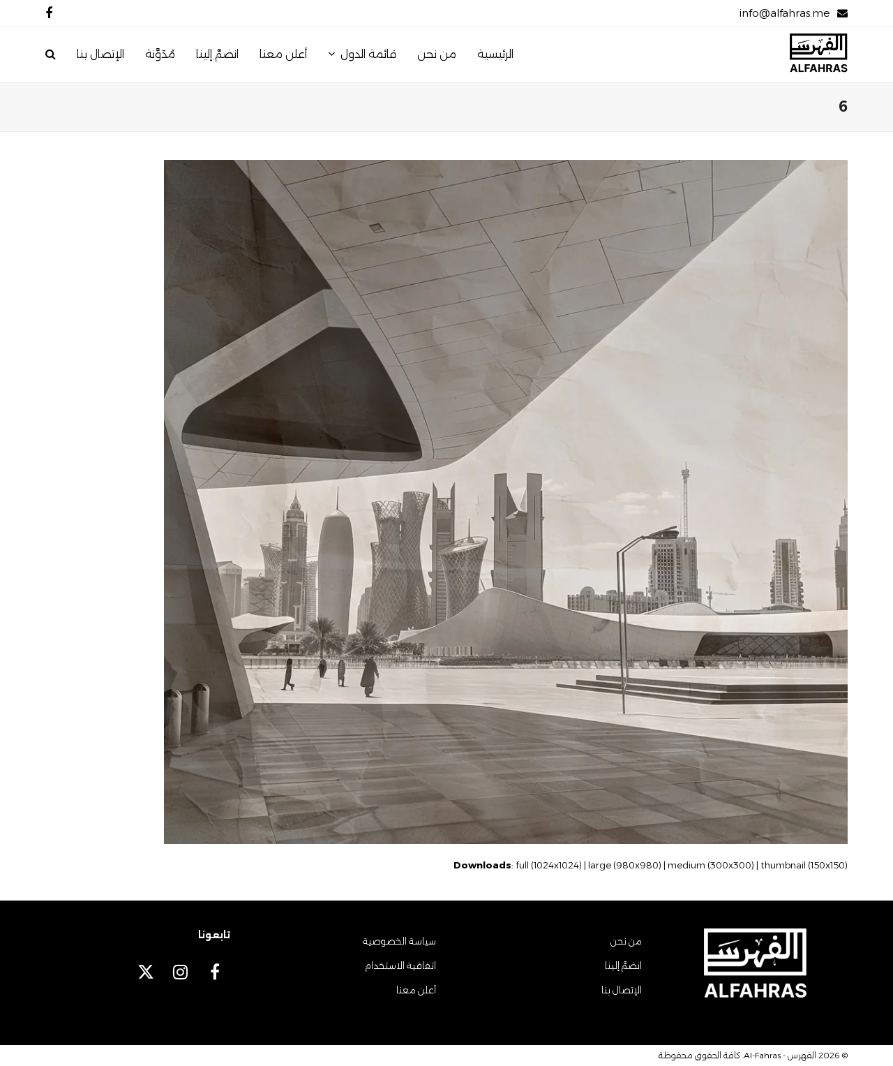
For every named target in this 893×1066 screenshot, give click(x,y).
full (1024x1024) (549, 865)
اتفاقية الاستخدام (400, 965)
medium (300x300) (711, 865)
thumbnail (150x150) (804, 865)
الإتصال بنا (621, 989)
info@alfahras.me (784, 13)
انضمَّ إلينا (623, 965)
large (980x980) (624, 865)
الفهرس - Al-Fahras (780, 1055)
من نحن (626, 941)
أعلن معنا (416, 989)
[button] (50, 54)
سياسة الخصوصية (399, 941)
